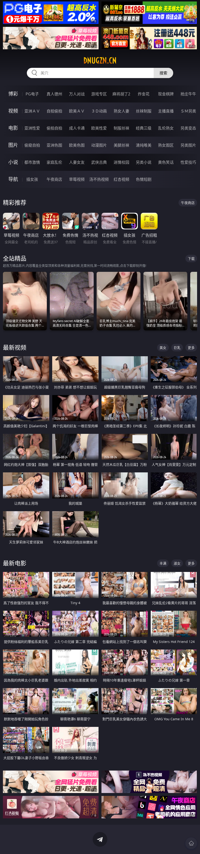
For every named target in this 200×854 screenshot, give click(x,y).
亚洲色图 (54, 145)
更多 (191, 347)
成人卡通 (77, 128)
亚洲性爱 (32, 128)
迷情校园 (121, 162)
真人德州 (54, 94)
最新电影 (14, 563)
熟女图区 (166, 145)
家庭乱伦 (54, 162)
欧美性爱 (99, 128)
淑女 (177, 563)
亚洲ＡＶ (32, 111)
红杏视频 (121, 179)
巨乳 (177, 347)
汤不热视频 (99, 179)
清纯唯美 (143, 145)
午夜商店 (54, 179)
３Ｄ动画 (99, 111)
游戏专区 (99, 94)
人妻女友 (77, 162)
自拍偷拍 (54, 111)
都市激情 (32, 162)
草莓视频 (77, 179)
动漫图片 (99, 145)
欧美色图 (77, 145)
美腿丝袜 (121, 145)
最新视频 (14, 347)
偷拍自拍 (54, 128)
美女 (163, 347)
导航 (13, 179)
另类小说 (143, 162)
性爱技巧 (188, 162)
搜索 (163, 73)
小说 (13, 162)
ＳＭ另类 (188, 111)
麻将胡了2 (121, 94)
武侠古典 (99, 162)
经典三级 (143, 128)
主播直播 (166, 111)
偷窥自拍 (32, 145)
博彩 (13, 94)
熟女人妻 (121, 111)
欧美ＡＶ (77, 111)
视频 (13, 111)
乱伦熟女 (166, 128)
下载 (191, 258)
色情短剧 (143, 179)
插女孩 (32, 179)
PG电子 (32, 94)
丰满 (163, 563)
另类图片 (188, 145)
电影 (13, 128)
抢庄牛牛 (188, 94)
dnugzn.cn (100, 60)
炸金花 (144, 94)
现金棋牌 (166, 94)
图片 (13, 145)
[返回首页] (191, 843)
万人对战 (77, 94)
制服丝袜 (121, 128)
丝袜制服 (143, 111)
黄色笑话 (166, 162)
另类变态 (188, 128)
